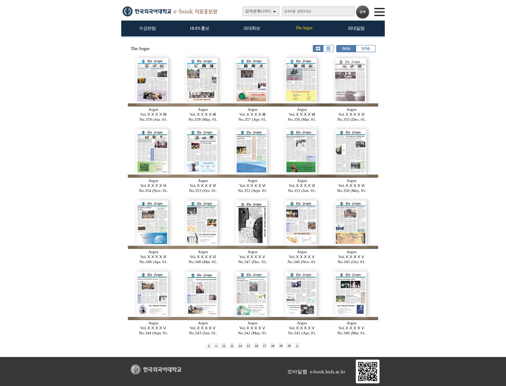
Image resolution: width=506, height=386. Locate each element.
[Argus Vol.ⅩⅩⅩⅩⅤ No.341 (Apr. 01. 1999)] (301, 294)
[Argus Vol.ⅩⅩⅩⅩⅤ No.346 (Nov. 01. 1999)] (301, 223)
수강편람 (147, 28)
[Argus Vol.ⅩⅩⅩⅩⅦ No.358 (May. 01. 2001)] (202, 80)
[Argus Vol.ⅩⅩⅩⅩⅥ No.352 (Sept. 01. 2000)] (251, 152)
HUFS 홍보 (199, 28)
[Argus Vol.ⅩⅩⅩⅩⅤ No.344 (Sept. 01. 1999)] (152, 294)
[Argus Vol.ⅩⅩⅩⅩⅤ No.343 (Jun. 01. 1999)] (202, 294)
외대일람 (356, 28)
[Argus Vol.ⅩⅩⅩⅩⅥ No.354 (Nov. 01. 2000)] (152, 152)
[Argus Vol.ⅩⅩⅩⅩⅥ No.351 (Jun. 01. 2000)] (301, 152)
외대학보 (251, 28)
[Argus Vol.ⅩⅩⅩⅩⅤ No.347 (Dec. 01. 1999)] (251, 223)
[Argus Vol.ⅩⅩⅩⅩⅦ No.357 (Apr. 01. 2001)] (251, 80)
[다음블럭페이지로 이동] (297, 346)
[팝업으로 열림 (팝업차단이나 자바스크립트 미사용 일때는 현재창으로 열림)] (368, 382)
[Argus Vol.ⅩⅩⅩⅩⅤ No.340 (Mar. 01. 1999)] (350, 294)
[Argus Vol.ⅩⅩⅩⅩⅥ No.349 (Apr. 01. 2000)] (152, 223)
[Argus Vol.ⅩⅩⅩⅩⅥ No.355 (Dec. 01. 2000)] (350, 80)
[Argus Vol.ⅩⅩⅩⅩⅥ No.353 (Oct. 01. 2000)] (202, 152)
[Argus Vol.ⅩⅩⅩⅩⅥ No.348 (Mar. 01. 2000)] (202, 223)
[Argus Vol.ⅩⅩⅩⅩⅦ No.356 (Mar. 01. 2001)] (301, 80)
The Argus (303, 27)
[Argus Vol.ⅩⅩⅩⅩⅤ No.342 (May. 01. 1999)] (251, 294)
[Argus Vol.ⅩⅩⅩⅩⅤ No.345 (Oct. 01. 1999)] (350, 223)
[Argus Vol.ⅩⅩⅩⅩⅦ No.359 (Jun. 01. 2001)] (152, 80)
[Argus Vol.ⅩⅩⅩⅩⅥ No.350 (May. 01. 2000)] (350, 152)
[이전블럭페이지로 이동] (209, 346)
